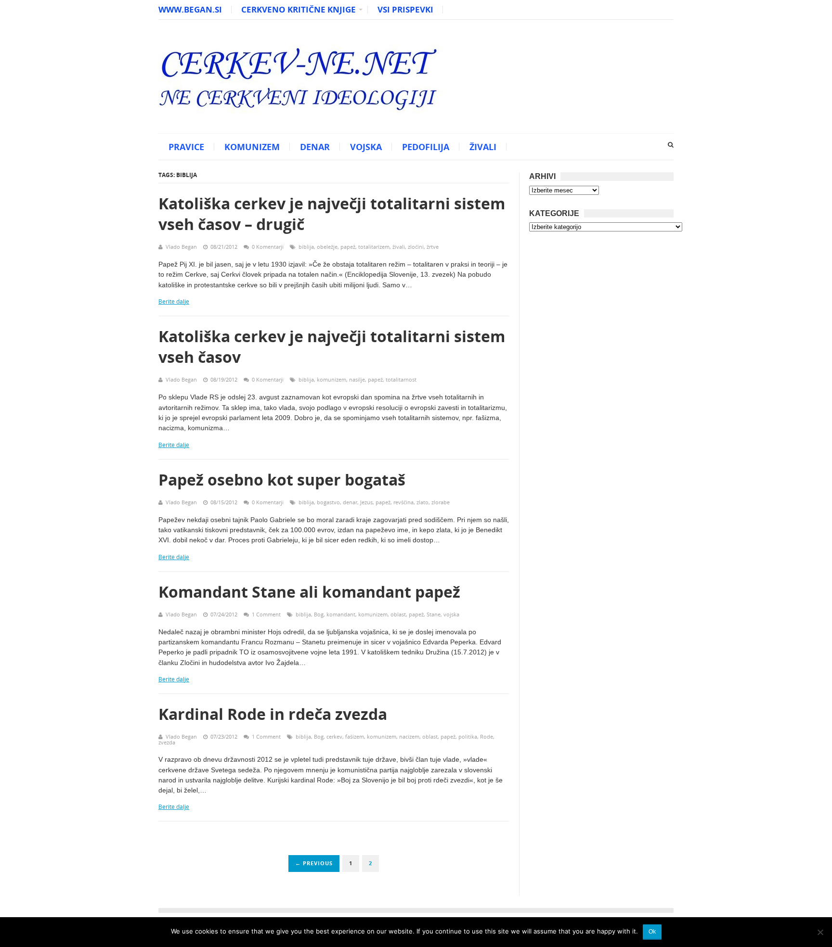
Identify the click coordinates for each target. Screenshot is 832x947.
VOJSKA (366, 147)
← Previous (314, 863)
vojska (451, 614)
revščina (403, 502)
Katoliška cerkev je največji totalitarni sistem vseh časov (331, 346)
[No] (820, 932)
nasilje (357, 379)
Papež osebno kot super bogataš (281, 479)
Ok (652, 931)
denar (350, 502)
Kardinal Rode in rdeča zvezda (272, 714)
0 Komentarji (268, 246)
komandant (340, 614)
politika (467, 736)
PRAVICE (186, 147)
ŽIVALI (482, 147)
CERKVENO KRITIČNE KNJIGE (298, 9)
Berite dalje (173, 301)
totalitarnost (401, 379)
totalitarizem (374, 246)
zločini (416, 246)
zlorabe (440, 502)
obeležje (327, 246)
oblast (398, 614)
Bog (319, 614)
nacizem (409, 736)
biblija (306, 246)
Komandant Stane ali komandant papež (309, 591)
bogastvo (328, 502)
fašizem (354, 736)
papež (347, 246)
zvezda (166, 742)
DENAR (315, 147)
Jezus (366, 502)
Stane (434, 614)
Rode (486, 736)
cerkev (334, 736)
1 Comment (266, 614)
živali (398, 246)
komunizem (331, 379)
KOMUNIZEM (252, 147)
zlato (422, 502)
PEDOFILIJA (425, 147)
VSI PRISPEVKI (405, 9)
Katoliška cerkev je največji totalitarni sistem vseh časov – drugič (331, 213)
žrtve (433, 246)
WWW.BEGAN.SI (190, 9)
